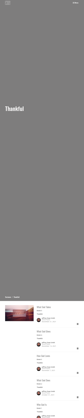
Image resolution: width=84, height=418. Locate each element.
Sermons (8, 297)
